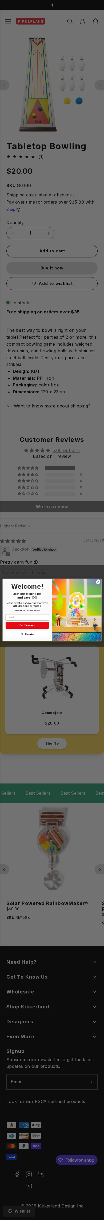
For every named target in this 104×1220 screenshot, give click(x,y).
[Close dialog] (98, 582)
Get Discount (27, 625)
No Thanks (27, 634)
